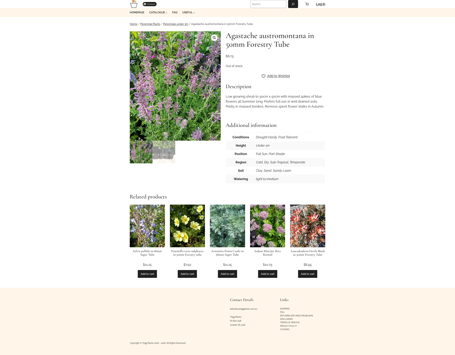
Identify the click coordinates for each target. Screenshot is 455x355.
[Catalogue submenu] (166, 12)
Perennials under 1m (175, 24)
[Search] (293, 4)
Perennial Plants (150, 24)
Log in (320, 4)
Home (133, 24)
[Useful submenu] (194, 12)
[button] (214, 37)
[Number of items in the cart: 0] (307, 4)
